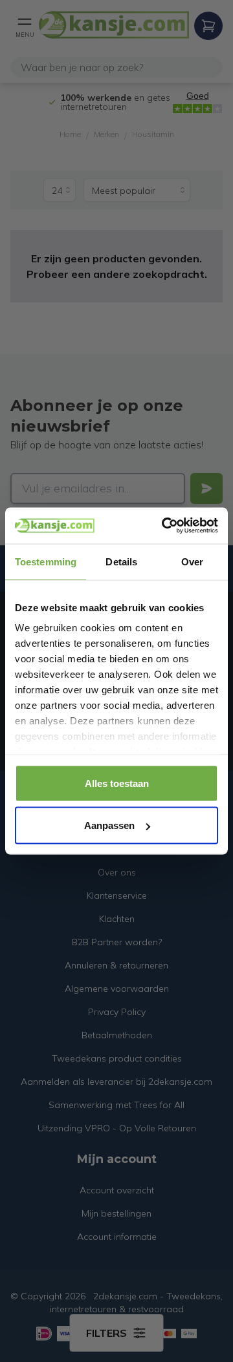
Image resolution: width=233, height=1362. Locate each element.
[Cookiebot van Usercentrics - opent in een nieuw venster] (164, 526)
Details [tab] (121, 561)
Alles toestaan (117, 782)
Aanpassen (109, 825)
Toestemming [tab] (45, 561)
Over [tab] (192, 561)
